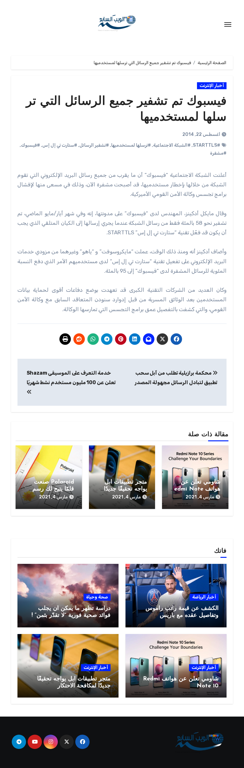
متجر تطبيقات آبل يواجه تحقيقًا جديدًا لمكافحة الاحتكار (125, 489)
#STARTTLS (206, 145)
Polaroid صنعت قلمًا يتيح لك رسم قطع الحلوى (53, 489)
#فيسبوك (30, 145)
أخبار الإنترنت (212, 85)
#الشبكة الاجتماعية (172, 145)
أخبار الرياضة (204, 597)
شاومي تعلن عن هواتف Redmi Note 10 (195, 489)
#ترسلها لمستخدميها (131, 145)
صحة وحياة (97, 597)
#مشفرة (218, 153)
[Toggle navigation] (228, 24)
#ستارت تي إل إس (59, 145)
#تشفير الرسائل (94, 145)
